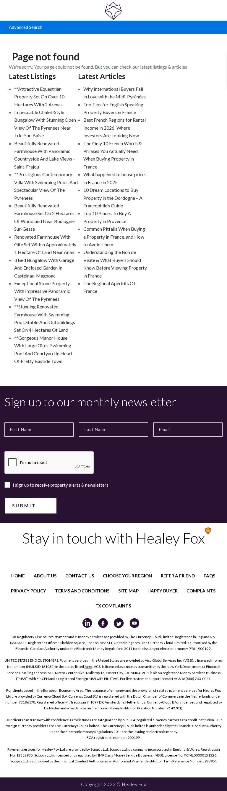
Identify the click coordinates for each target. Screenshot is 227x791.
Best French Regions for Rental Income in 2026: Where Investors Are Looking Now (114, 127)
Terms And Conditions (82, 590)
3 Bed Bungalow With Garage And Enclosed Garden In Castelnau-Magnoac (44, 267)
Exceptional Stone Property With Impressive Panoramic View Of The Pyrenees (42, 291)
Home (18, 575)
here (88, 666)
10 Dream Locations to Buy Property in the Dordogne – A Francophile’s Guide (112, 197)
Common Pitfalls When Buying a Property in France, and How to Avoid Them (114, 236)
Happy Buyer (162, 590)
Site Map (128, 590)
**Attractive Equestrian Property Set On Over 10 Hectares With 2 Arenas (39, 96)
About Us (45, 575)
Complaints (201, 590)
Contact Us (79, 575)
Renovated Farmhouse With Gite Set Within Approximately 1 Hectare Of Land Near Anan (45, 244)
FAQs (209, 575)
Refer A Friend (178, 575)
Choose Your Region (127, 575)
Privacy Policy (28, 590)
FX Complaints (113, 605)
